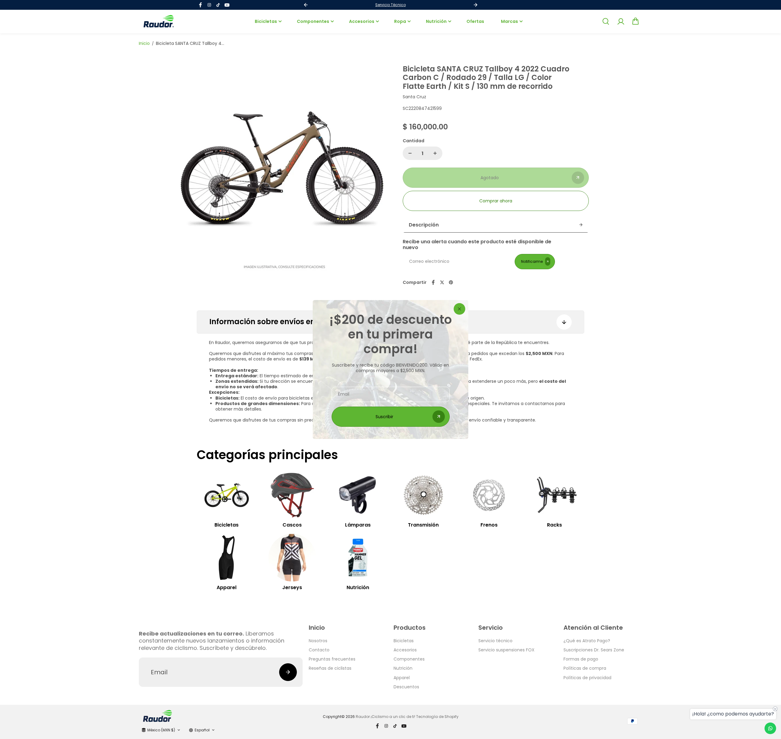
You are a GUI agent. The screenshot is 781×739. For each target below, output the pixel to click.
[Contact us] (770, 728)
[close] (459, 309)
